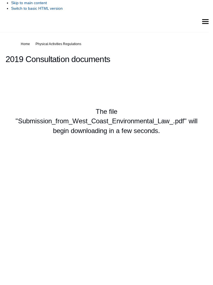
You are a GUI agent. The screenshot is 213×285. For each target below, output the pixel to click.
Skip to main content (29, 3)
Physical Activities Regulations (58, 44)
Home (25, 44)
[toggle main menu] (205, 21)
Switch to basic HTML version (37, 8)
